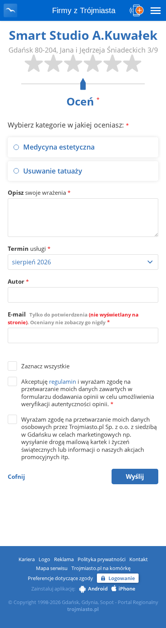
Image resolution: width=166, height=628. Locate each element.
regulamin (62, 381)
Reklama (64, 559)
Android (98, 588)
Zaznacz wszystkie (45, 366)
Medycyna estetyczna (59, 146)
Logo (44, 559)
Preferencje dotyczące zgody (60, 578)
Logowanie (121, 578)
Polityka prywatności (101, 559)
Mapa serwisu (52, 568)
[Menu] (155, 10)
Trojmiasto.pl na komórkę (100, 568)
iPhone (127, 588)
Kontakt (138, 559)
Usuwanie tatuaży (52, 170)
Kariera (27, 559)
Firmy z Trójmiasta (83, 10)
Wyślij (135, 476)
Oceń (83, 101)
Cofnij (16, 476)
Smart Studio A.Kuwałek (83, 35)
